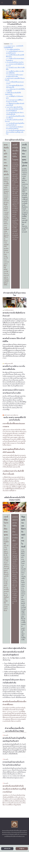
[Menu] (2, 2)
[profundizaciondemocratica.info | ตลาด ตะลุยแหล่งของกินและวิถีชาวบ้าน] (14, 2)
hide (11, 43)
